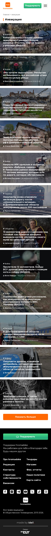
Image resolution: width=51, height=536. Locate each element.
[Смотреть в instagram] (12, 492)
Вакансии (8, 483)
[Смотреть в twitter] (32, 492)
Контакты (9, 470)
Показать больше (25, 417)
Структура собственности (12, 476)
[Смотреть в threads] (46, 492)
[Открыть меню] (45, 5)
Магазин (31, 464)
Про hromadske (12, 459)
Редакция (9, 464)
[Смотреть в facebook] (5, 492)
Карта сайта (34, 480)
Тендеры (32, 459)
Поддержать (32, 5)
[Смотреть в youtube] (25, 492)
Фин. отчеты (34, 470)
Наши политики (36, 475)
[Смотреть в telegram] (19, 492)
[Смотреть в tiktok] (39, 492)
